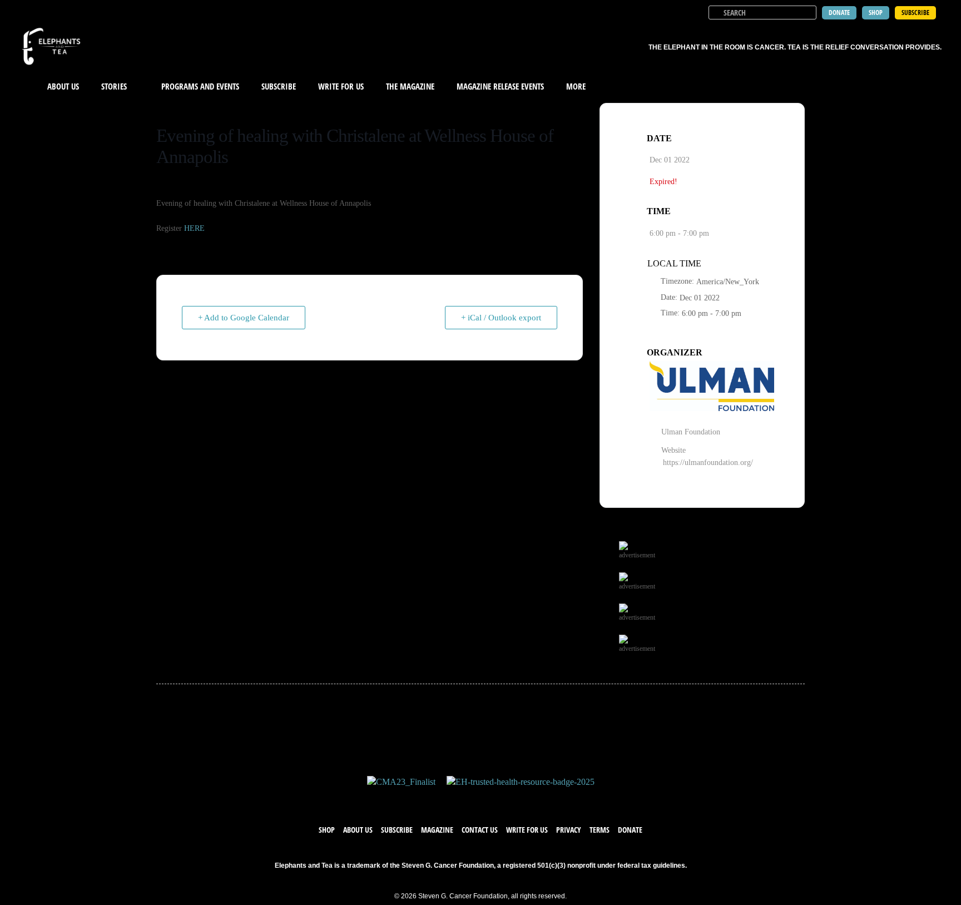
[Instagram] (491, 798)
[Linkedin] (513, 798)
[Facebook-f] (447, 798)
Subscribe (278, 86)
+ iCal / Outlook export (501, 317)
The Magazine (410, 86)
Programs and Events (200, 86)
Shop (327, 829)
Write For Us (341, 86)
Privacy (568, 829)
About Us (63, 86)
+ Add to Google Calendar (243, 317)
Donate (630, 829)
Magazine (437, 829)
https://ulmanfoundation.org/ (708, 462)
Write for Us (527, 829)
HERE (194, 228)
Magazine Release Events (500, 86)
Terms (600, 829)
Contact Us (480, 829)
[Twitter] (469, 798)
